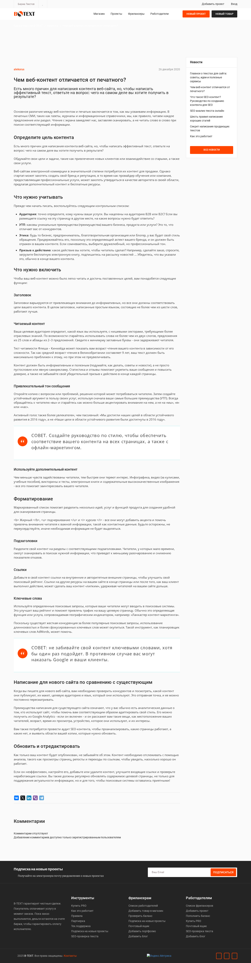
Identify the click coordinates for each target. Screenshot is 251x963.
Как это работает (201, 136)
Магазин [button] (99, 13)
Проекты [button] (116, 13)
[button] (42, 3)
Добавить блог (138, 936)
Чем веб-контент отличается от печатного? (90, 25)
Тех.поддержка (81, 926)
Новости (52, 25)
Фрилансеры (136, 13)
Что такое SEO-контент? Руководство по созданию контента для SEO (207, 100)
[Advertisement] (211, 225)
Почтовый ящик (138, 926)
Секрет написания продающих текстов (209, 128)
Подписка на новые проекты (89, 931)
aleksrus (19, 69)
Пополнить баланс (198, 915)
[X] (22, 798)
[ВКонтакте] (16, 798)
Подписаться (223, 872)
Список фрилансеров (199, 905)
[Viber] (35, 798)
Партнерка (78, 921)
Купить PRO (78, 905)
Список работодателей (143, 905)
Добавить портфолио (142, 931)
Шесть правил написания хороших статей (206, 118)
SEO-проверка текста (84, 936)
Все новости (212, 149)
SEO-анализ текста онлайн (207, 110)
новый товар (224, 13)
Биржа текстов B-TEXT (28, 25)
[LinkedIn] (29, 798)
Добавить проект (212, 3)
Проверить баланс (140, 915)
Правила (77, 915)
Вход (233, 3)
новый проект (196, 13)
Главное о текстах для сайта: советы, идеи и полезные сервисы (208, 77)
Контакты (70, 955)
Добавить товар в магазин (145, 910)
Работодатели (159, 13)
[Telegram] (41, 798)
